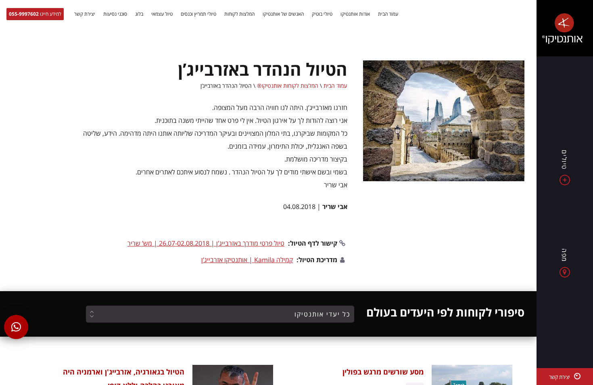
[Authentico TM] (565, 28)
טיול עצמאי (162, 14)
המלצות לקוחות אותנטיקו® (287, 85)
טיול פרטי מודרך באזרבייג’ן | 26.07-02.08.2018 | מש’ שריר (205, 243)
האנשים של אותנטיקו (283, 14)
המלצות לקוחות (239, 14)
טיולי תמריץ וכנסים (198, 14)
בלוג (139, 14)
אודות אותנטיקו (355, 14)
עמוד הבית (388, 14)
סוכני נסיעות (115, 14)
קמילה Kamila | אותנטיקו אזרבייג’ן (247, 259)
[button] (16, 327)
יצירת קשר (84, 14)
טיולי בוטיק (322, 14)
